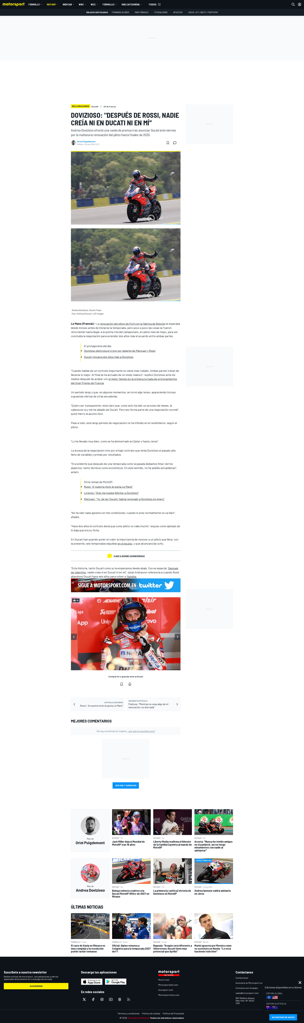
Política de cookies (151, 1013)
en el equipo (125, 543)
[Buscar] (293, 4)
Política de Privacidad (173, 1013)
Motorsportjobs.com (168, 984)
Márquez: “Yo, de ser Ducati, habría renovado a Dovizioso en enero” (124, 499)
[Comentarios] (175, 143)
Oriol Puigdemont (86, 141)
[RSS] (128, 999)
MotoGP (51, 4)
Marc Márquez (142, 12)
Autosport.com (165, 989)
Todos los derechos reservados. (167, 1018)
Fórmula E (109, 4)
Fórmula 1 (34, 4)
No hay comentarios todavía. (126, 731)
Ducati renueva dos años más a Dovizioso (108, 357)
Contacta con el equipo (247, 988)
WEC (93, 4)
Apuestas (178, 12)
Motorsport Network (138, 1018)
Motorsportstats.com (168, 995)
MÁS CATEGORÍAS (131, 4)
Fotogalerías (161, 12)
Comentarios (242, 977)
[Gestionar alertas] (130, 684)
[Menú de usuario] (299, 4)
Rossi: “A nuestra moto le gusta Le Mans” (108, 486)
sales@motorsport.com (247, 993)
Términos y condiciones (128, 1013)
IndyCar (67, 4)
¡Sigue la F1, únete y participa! (203, 12)
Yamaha (131, 576)
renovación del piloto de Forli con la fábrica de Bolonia (132, 323)
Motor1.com (163, 979)
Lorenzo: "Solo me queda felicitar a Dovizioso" (111, 493)
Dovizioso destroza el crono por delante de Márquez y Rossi (119, 350)
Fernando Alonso (120, 12)
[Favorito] (168, 143)
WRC (81, 4)
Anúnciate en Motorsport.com (250, 983)
